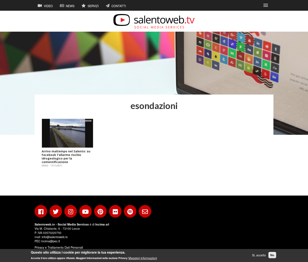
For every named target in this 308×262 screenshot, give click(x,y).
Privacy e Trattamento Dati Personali (59, 247)
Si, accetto (259, 255)
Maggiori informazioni (142, 258)
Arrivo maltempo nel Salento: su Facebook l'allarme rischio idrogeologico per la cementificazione (66, 156)
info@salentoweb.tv (55, 237)
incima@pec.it (50, 241)
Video (48, 6)
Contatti (118, 6)
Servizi (93, 6)
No (272, 255)
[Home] (154, 21)
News (69, 6)
